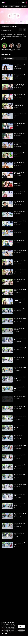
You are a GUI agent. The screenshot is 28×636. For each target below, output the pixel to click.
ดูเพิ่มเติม (3, 39)
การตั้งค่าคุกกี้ (21, 630)
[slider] (20, 21)
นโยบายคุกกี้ (4, 633)
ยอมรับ (21, 626)
